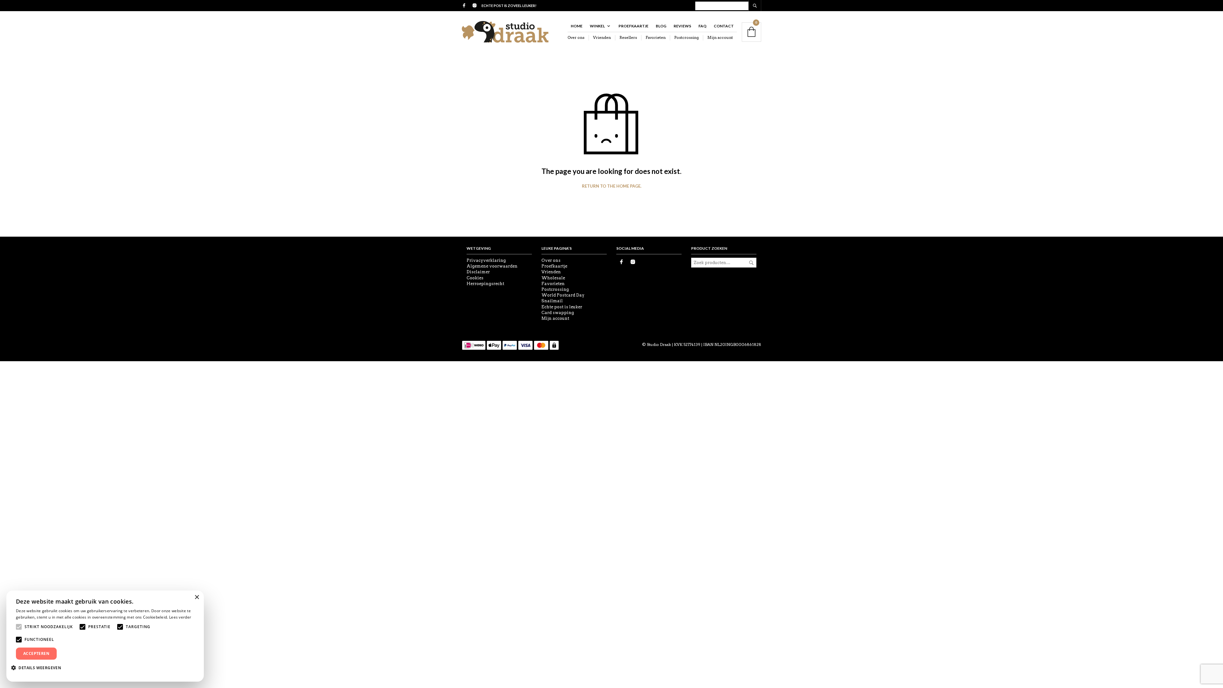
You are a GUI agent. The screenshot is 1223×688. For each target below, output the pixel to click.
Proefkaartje (633, 26)
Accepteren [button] (36, 653)
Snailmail (552, 300)
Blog (661, 26)
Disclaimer (478, 271)
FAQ (702, 26)
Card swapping (557, 312)
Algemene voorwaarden (492, 266)
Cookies (475, 278)
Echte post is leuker (561, 307)
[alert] (105, 636)
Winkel (597, 26)
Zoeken (751, 262)
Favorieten (656, 37)
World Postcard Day (562, 295)
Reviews (682, 26)
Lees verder (180, 617)
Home (577, 26)
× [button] (196, 597)
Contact (724, 26)
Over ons (576, 37)
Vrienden (602, 37)
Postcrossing (686, 37)
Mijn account (720, 37)
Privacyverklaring (486, 260)
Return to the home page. (611, 186)
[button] (38, 667)
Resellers (628, 37)
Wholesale (553, 278)
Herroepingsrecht (485, 283)
